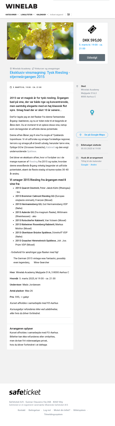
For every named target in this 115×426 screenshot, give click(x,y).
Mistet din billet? (62, 410)
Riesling (33, 161)
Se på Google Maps (94, 134)
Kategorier (11, 15)
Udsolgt (92, 57)
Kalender (41, 15)
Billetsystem (79, 410)
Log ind (47, 410)
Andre (94, 164)
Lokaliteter (26, 15)
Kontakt (21, 410)
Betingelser (34, 410)
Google (84, 164)
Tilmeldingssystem (53, 414)
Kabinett (50, 147)
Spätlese (31, 151)
